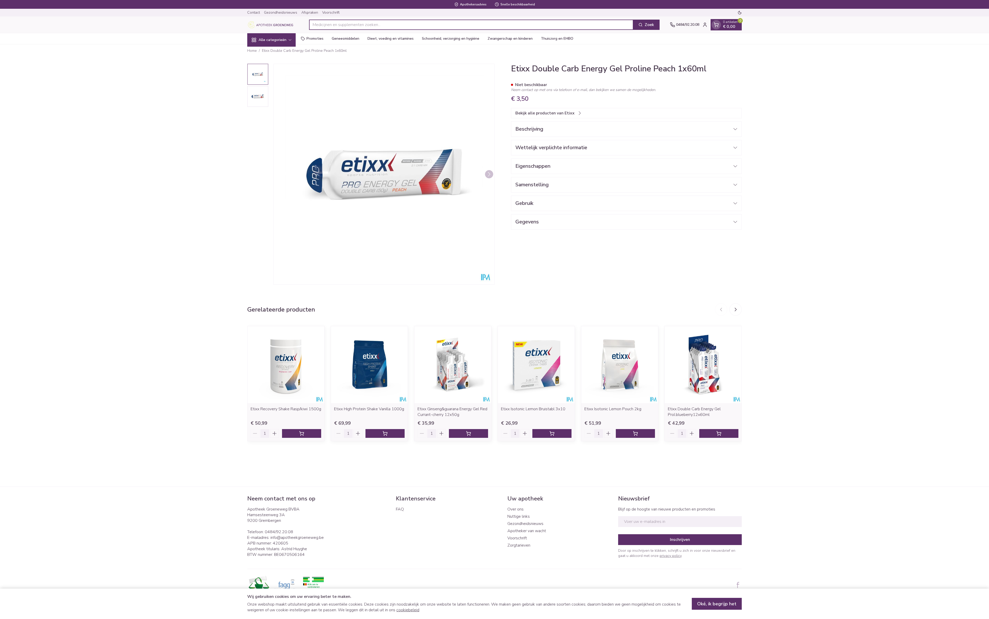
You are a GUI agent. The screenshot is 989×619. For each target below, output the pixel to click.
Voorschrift (330, 12)
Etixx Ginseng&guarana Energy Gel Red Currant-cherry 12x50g (452, 411)
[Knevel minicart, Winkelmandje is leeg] (716, 24)
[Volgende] (489, 174)
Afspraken (309, 12)
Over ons (515, 509)
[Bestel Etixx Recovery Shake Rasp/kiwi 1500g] (301, 433)
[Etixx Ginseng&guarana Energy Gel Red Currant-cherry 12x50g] (452, 364)
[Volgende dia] (735, 309)
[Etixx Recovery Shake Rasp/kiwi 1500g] (286, 364)
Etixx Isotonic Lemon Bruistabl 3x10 (533, 409)
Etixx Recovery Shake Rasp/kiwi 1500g (286, 409)
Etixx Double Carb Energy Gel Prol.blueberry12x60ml (694, 411)
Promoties (314, 38)
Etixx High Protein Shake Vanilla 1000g (369, 409)
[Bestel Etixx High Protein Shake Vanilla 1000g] (385, 433)
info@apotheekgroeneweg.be (297, 537)
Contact (253, 12)
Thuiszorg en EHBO (557, 38)
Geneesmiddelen (345, 38)
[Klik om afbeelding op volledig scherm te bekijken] (384, 174)
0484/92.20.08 (279, 532)
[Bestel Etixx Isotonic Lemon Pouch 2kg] (635, 433)
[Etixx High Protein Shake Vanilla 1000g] (369, 364)
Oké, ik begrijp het (716, 604)
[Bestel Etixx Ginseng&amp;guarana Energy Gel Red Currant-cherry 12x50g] (468, 433)
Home (252, 50)
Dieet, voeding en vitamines (391, 38)
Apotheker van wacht (526, 531)
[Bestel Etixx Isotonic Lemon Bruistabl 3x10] (552, 433)
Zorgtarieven (518, 545)
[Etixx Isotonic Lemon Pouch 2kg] (619, 364)
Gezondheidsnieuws (280, 12)
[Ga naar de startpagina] (273, 25)
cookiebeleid (407, 610)
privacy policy (670, 555)
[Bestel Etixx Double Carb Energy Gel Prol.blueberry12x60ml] (718, 433)
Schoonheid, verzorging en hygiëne (450, 38)
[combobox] (471, 25)
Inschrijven (680, 539)
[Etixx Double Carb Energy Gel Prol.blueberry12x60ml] (703, 364)
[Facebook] (738, 585)
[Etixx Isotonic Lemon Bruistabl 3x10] (536, 364)
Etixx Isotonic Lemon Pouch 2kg (612, 409)
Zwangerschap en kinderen (510, 38)
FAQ (400, 509)
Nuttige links (518, 516)
